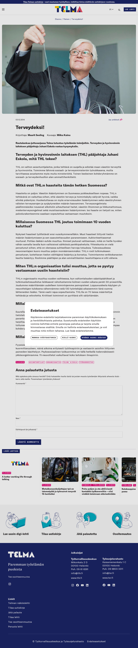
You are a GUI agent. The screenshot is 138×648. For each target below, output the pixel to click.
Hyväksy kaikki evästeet (94, 338)
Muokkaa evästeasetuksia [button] (44, 338)
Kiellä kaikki (69, 338)
